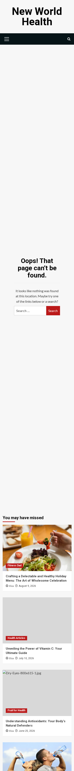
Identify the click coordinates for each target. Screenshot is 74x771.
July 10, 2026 (26, 658)
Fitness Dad (14, 565)
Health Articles (16, 638)
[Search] (69, 39)
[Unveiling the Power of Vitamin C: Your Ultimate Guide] (37, 620)
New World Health (37, 16)
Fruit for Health (16, 710)
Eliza (11, 586)
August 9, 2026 (27, 586)
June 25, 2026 (27, 730)
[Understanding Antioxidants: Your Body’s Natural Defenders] (37, 693)
